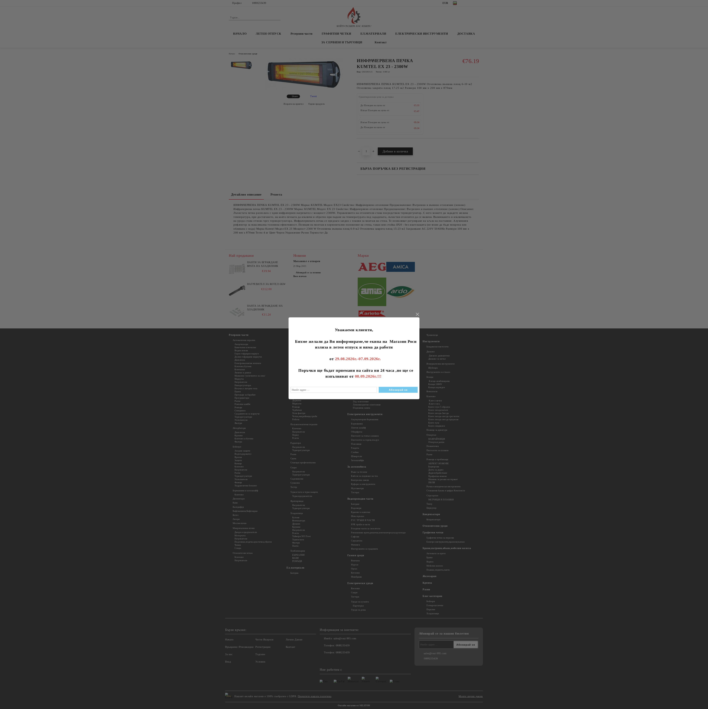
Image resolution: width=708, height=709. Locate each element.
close (417, 314)
